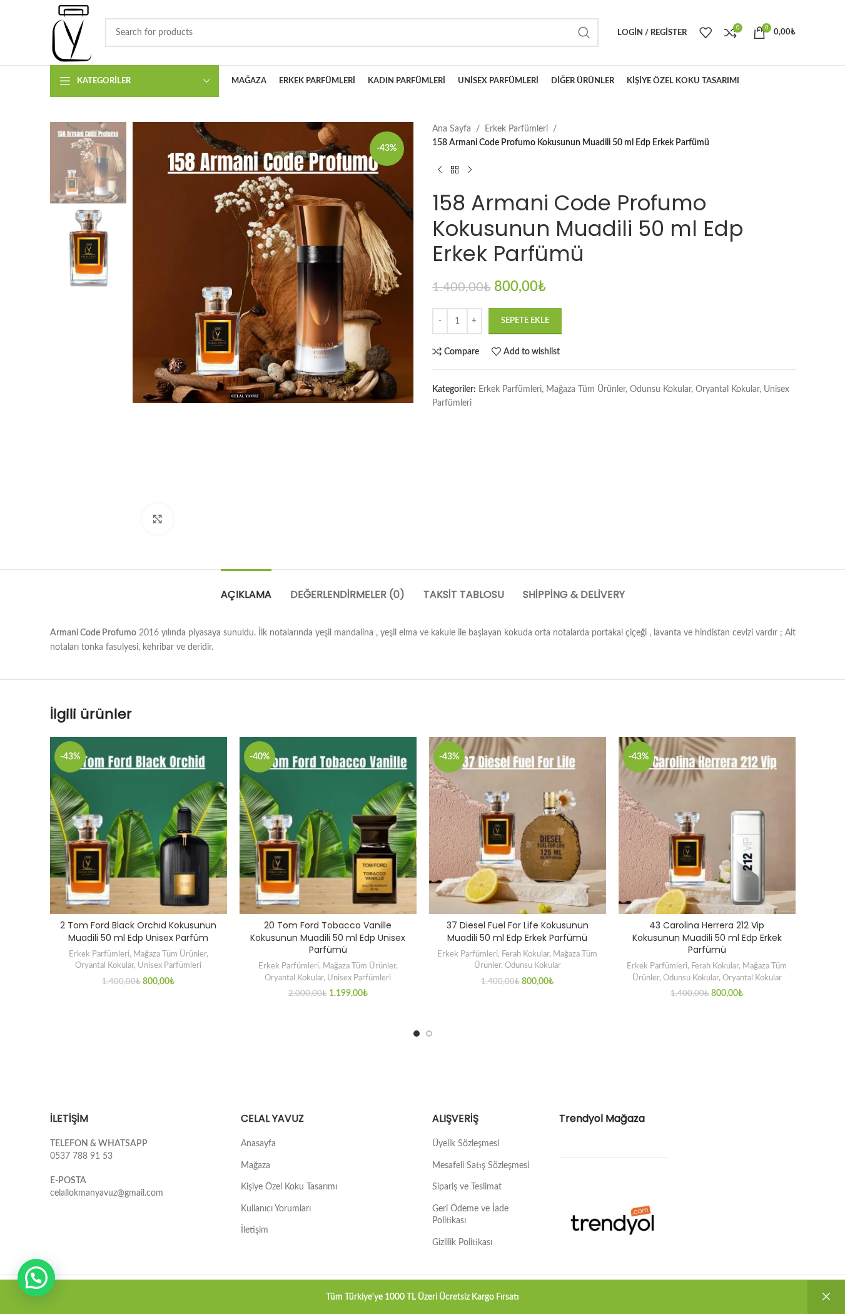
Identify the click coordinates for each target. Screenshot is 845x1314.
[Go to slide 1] (416, 1033)
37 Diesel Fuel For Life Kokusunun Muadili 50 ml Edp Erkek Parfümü (518, 931)
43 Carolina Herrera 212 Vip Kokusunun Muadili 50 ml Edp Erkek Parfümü (707, 937)
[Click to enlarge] (157, 519)
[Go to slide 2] (429, 1033)
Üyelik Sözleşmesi (465, 1143)
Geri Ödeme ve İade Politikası (470, 1215)
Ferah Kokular (525, 954)
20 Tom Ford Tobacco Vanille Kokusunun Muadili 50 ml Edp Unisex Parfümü (327, 937)
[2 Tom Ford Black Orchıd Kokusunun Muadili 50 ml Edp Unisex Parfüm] (138, 825)
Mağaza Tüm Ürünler (585, 389)
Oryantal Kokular (727, 389)
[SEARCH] (584, 32)
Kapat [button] (826, 1297)
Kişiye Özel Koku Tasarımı (289, 1187)
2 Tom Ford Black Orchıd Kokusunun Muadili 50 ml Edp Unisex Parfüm (138, 931)
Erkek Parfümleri (516, 129)
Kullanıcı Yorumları (276, 1208)
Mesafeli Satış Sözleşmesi (480, 1165)
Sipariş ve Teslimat (467, 1187)
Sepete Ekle (525, 321)
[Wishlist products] (705, 32)
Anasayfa (258, 1143)
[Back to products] (454, 170)
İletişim (254, 1230)
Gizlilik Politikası (462, 1242)
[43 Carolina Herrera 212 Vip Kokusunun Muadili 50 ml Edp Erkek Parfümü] (707, 825)
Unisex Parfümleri (169, 965)
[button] (36, 1277)
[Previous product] (439, 170)
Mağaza (255, 1165)
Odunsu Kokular (660, 389)
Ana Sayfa (451, 129)
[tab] (246, 588)
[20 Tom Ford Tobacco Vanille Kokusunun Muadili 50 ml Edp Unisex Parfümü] (328, 825)
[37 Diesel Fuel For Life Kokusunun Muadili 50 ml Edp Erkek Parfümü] (517, 825)
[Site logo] (71, 32)
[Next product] (469, 170)
